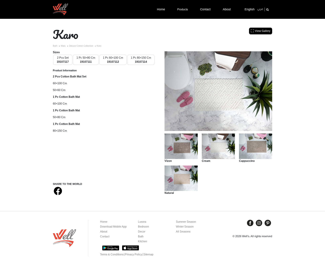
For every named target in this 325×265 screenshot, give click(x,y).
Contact (104, 236)
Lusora (142, 221)
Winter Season (185, 226)
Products (182, 9)
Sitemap (148, 254)
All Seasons (183, 231)
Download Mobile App (113, 226)
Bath (55, 46)
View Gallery (262, 30)
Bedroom (143, 226)
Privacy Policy (133, 254)
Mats (63, 46)
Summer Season (186, 221)
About (103, 231)
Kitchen (142, 241)
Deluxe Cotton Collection (81, 46)
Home (103, 221)
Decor (141, 231)
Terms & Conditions (112, 254)
